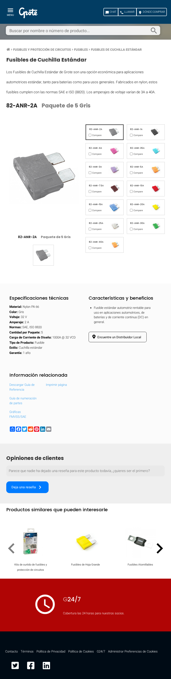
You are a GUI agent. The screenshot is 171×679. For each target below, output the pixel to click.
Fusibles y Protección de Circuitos (42, 49)
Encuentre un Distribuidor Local (119, 337)
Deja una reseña (27, 487)
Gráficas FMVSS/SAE (17, 414)
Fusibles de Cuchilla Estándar (116, 49)
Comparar (85, 665)
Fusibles (81, 49)
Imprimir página (56, 384)
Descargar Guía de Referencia (22, 387)
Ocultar (151, 546)
